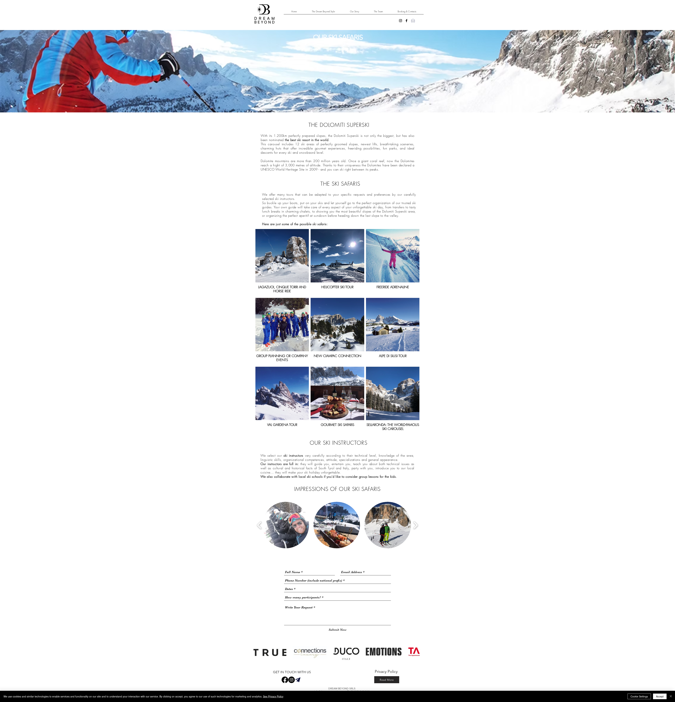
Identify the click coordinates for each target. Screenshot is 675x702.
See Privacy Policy (273, 696)
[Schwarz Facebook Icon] (406, 21)
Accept (660, 696)
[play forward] (415, 525)
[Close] (671, 696)
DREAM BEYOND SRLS (341, 688)
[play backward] (259, 525)
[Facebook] (285, 680)
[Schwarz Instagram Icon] (400, 21)
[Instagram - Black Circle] (291, 680)
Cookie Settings (639, 696)
